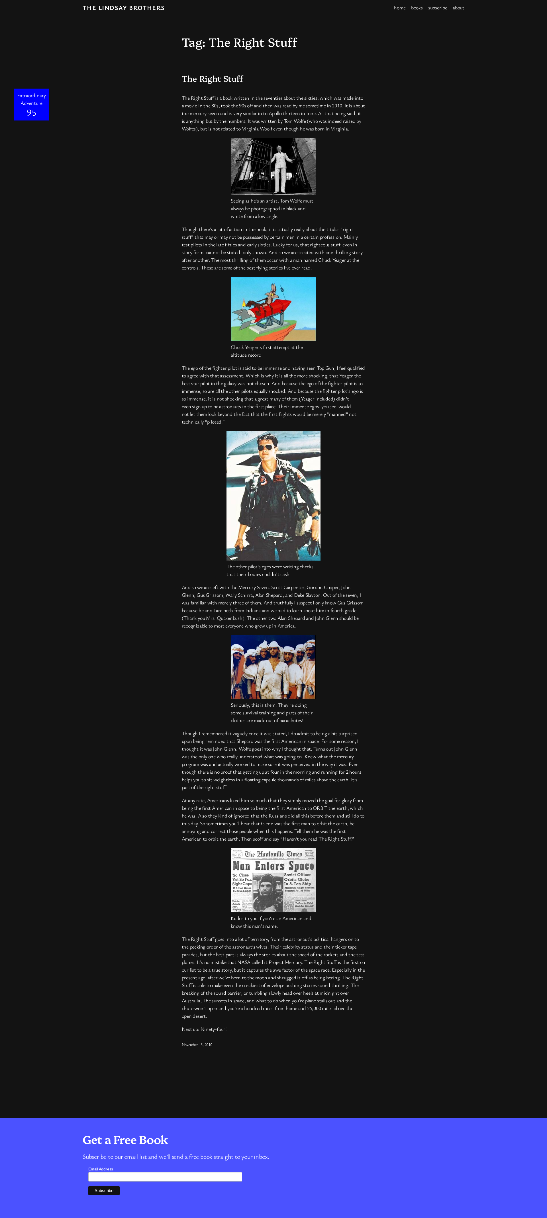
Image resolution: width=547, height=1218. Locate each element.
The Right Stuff (213, 78)
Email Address (100, 1169)
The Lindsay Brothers (124, 7)
